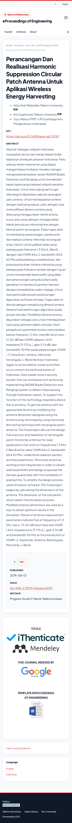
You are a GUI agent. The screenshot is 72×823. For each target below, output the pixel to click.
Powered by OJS (11, 816)
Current (8, 31)
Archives (21, 31)
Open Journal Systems (18, 748)
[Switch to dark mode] (55, 4)
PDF (22, 562)
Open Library (31, 811)
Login (65, 4)
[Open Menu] (65, 17)
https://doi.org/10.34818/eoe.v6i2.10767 (32, 136)
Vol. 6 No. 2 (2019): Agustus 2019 (42, 45)
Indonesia (11, 774)
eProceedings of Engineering (27, 21)
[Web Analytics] (11, 805)
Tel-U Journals (49, 811)
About (33, 31)
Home (9, 45)
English (10, 768)
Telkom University (12, 811)
